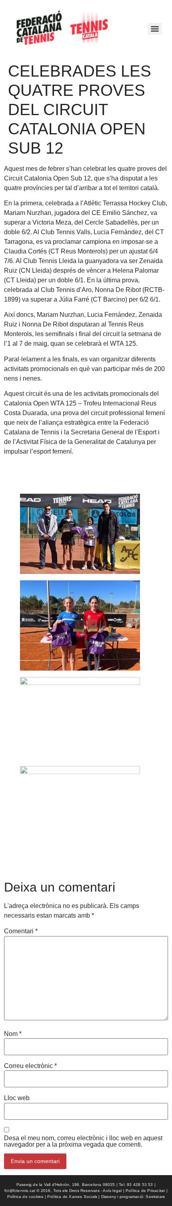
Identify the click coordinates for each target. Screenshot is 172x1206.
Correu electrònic (30, 1066)
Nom (13, 1034)
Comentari (21, 931)
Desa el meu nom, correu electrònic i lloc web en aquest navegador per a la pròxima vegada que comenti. (83, 1141)
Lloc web (17, 1098)
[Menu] (155, 29)
